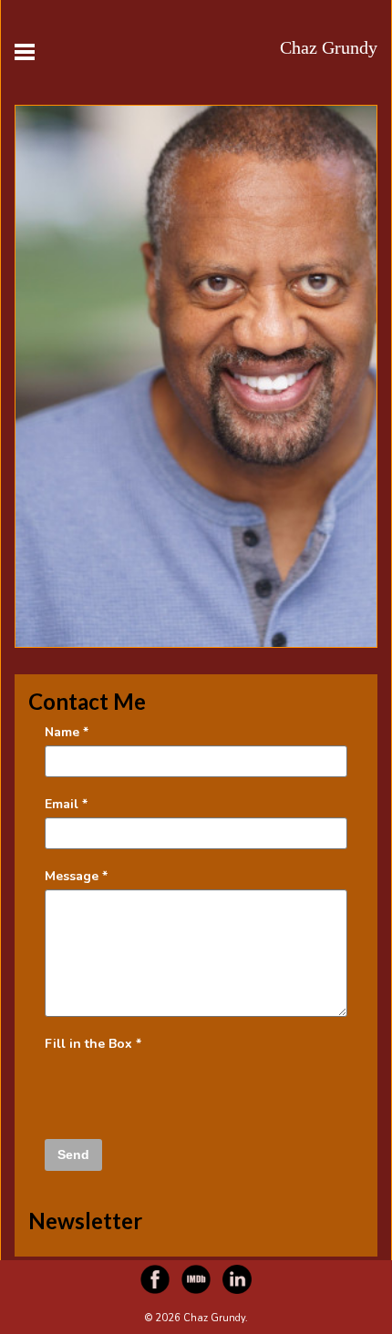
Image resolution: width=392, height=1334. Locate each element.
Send (73, 1154)
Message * (76, 876)
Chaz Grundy (328, 47)
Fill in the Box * (93, 1043)
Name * (66, 732)
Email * (66, 804)
